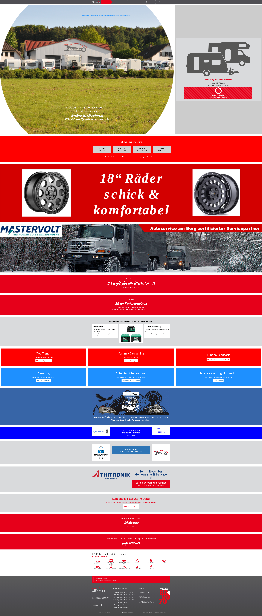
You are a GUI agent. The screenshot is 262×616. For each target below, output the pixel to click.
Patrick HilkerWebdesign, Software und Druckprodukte (154, 612)
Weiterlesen (95, 605)
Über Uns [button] (140, 2)
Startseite (106, 2)
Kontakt (151, 2)
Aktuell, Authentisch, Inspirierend (218, 359)
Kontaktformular (143, 592)
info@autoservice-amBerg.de (148, 602)
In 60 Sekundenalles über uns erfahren (218, 96)
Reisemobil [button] (119, 2)
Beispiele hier (218, 381)
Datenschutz (130, 612)
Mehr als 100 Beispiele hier (131, 381)
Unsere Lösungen (131, 361)
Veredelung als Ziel (131, 506)
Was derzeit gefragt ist (43, 361)
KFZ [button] (131, 2)
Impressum (124, 612)
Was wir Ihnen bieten (43, 381)
